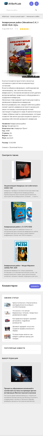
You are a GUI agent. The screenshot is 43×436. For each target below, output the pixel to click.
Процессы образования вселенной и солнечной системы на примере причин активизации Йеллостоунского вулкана (20, 390)
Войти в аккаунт (31, 4)
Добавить (35, 286)
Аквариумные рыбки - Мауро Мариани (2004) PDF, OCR (19, 266)
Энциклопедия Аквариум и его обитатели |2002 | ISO (20, 187)
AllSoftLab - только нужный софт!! (13, 16)
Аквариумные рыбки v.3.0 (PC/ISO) (18, 227)
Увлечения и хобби (32, 16)
